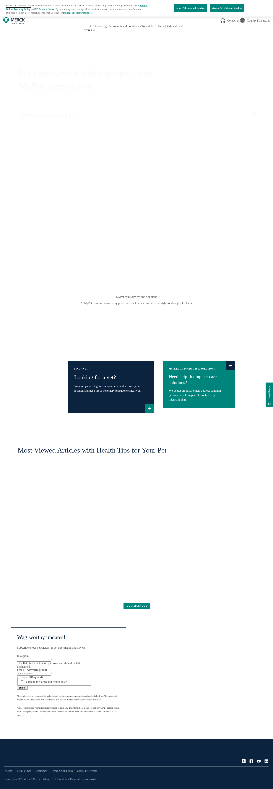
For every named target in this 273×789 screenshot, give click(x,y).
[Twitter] (243, 761)
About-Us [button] (174, 26)
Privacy (8, 771)
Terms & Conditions (62, 771)
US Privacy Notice (44, 9)
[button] (269, 395)
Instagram (23, 656)
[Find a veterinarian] (149, 408)
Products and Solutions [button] (125, 26)
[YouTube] (258, 761)
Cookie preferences (87, 771)
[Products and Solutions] (230, 365)
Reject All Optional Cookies (190, 7)
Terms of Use (24, 771)
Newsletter (148, 26)
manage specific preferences (77, 12)
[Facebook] (251, 761)
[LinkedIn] (266, 761)
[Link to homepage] (19, 754)
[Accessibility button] (263, 778)
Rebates (159, 26)
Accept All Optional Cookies (227, 7)
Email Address (32, 669)
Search (88, 30)
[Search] (255, 115)
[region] (136, 8)
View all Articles (136, 606)
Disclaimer (41, 771)
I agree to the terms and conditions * (46, 681)
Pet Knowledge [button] (99, 26)
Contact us (233, 20)
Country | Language (258, 20)
